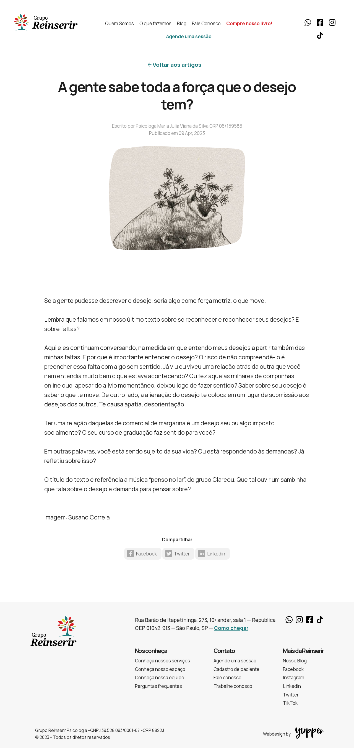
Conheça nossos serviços (162, 660)
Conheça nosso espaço (160, 669)
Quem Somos (119, 23)
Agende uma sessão (189, 36)
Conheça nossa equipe (159, 677)
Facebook (320, 22)
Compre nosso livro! (249, 23)
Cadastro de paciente (236, 669)
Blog (181, 23)
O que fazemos (155, 23)
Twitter (182, 553)
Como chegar (231, 628)
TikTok (320, 35)
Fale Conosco (206, 23)
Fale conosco (227, 677)
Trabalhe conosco (233, 686)
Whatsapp (307, 22)
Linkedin (216, 553)
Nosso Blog (295, 660)
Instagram (332, 22)
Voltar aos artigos (177, 64)
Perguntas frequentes (158, 686)
